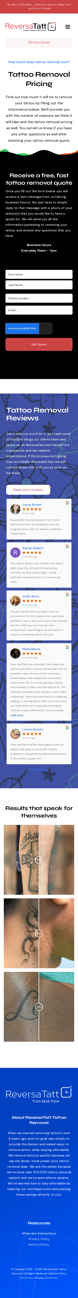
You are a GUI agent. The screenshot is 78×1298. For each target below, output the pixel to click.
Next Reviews (39, 769)
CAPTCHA (12, 320)
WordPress (26, 1277)
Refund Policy (39, 1244)
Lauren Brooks (32, 729)
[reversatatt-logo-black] (30, 23)
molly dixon (30, 596)
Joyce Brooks (32, 504)
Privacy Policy (39, 1239)
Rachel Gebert (32, 548)
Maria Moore (31, 649)
